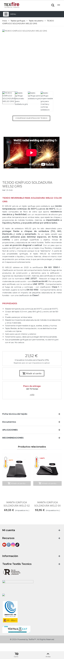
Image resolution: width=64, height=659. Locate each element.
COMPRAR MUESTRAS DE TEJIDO (31, 118)
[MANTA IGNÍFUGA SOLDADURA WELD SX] (47, 467)
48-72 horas (32, 389)
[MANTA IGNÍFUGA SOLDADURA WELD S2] (16, 467)
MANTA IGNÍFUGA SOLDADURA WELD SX (47, 504)
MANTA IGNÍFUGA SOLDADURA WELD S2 (17, 504)
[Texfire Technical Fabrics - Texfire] (11, 5)
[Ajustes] (59, 5)
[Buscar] (53, 5)
